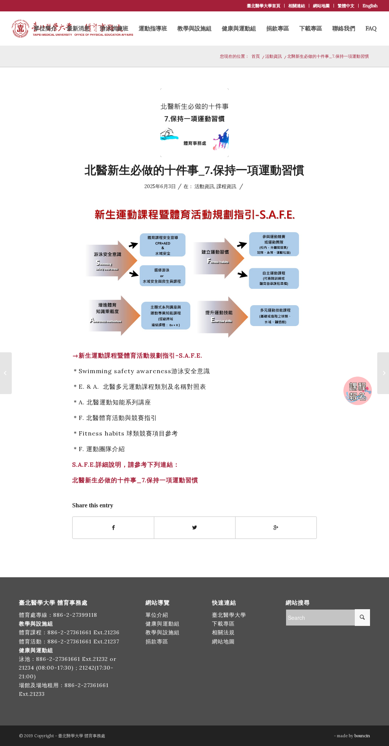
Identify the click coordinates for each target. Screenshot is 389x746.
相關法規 (223, 632)
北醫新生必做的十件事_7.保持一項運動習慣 (194, 170)
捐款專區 (156, 641)
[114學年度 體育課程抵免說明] (6, 373)
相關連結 (296, 5)
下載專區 (223, 623)
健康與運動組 (162, 623)
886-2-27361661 (69, 632)
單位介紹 (156, 614)
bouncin (362, 735)
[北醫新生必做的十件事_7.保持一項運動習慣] (194, 123)
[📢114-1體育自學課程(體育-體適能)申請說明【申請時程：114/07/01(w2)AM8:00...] (383, 373)
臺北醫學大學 (229, 614)
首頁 (255, 56)
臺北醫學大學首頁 (263, 5)
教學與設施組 (163, 632)
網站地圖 (321, 5)
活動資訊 (273, 56)
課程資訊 (226, 186)
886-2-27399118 (75, 614)
